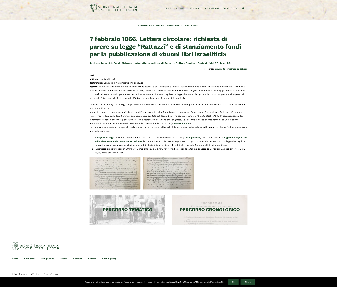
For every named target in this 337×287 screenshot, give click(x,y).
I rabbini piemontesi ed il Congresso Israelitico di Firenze (168, 25)
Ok (233, 282)
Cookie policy (109, 258)
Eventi (63, 258)
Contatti (77, 258)
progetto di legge (105, 137)
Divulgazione (47, 258)
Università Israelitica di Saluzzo (231, 69)
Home (15, 258)
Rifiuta (248, 282)
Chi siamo (29, 258)
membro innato (181, 123)
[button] (243, 8)
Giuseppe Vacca (192, 137)
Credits (92, 258)
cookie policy (177, 282)
